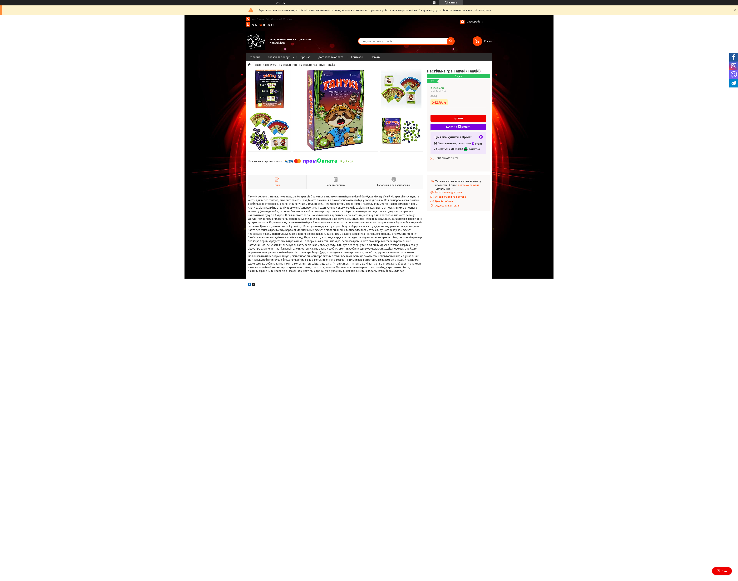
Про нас (305, 57)
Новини (375, 57)
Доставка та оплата (330, 57)
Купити (458, 118)
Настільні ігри (288, 64)
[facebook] (249, 284)
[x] (253, 284)
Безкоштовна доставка (448, 192)
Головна (255, 57)
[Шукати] (451, 41)
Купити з (451, 126)
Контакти (357, 57)
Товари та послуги (279, 57)
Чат (724, 571)
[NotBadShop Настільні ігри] (255, 40)
